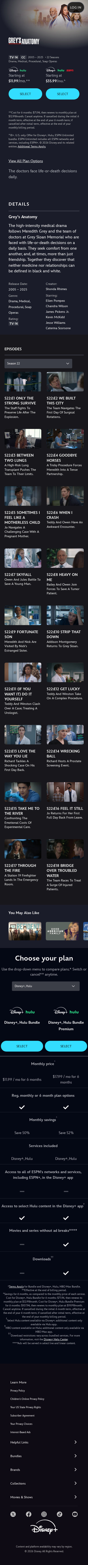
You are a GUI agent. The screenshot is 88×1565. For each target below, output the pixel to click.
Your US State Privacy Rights (25, 1407)
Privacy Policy (17, 1390)
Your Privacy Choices (21, 1424)
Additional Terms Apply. (32, 146)
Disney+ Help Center (56, 1339)
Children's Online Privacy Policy (27, 1399)
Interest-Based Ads (20, 1432)
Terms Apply (16, 1286)
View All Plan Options (26, 161)
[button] (44, 1442)
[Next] (80, 930)
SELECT (25, 94)
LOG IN (75, 7)
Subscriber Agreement (22, 1415)
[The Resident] (25, 931)
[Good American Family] (62, 931)
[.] (13, 1514)
